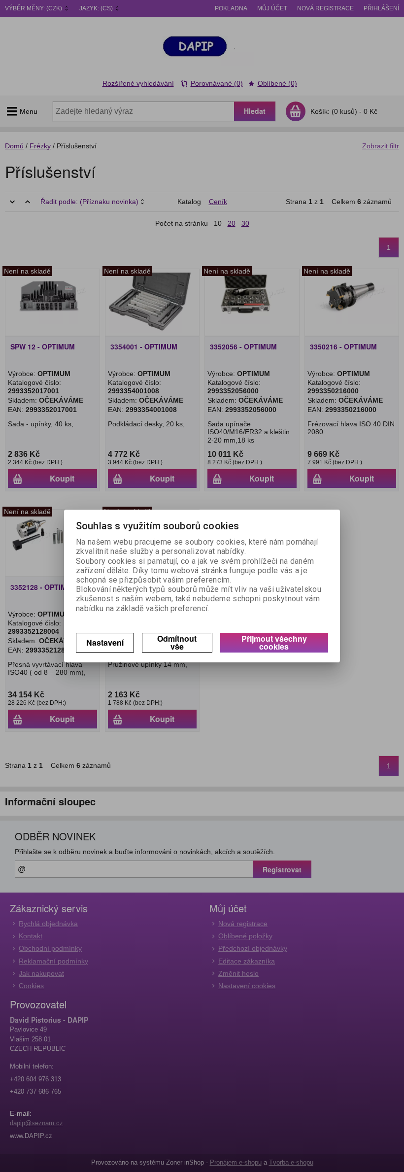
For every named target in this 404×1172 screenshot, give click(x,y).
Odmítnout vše (177, 642)
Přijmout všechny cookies (274, 642)
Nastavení (105, 642)
